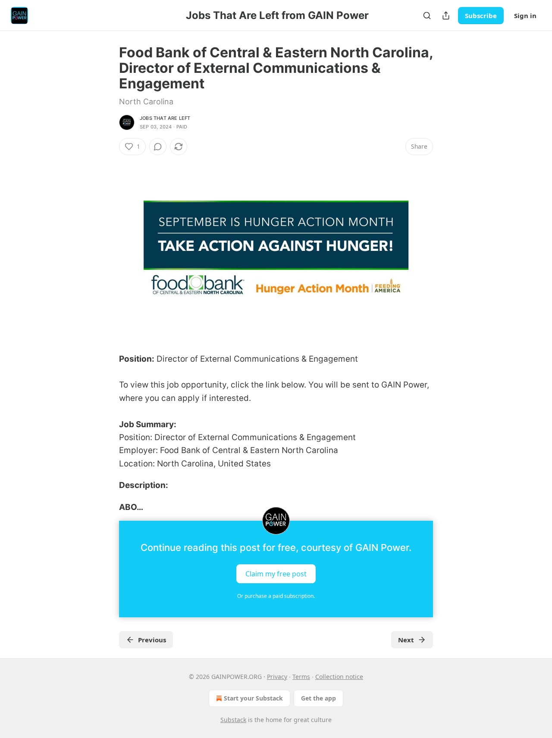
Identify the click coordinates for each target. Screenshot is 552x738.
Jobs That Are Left (165, 118)
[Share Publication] (446, 15)
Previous (152, 639)
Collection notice (339, 676)
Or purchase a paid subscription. (276, 596)
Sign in (525, 15)
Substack (233, 720)
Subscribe (481, 15)
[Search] (427, 15)
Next (406, 639)
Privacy (277, 676)
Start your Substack (253, 698)
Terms (301, 676)
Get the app (318, 698)
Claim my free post (276, 573)
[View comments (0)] (157, 146)
